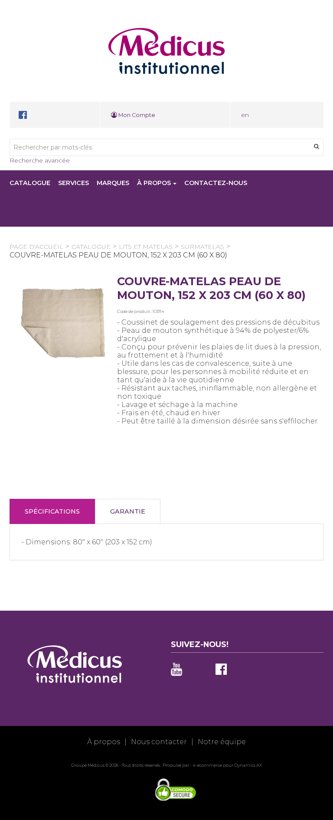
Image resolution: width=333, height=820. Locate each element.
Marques (113, 183)
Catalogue (30, 183)
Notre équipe (222, 742)
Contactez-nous (215, 183)
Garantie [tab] (127, 511)
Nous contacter (159, 742)
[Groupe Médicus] (166, 51)
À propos (154, 183)
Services (73, 183)
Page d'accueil (36, 247)
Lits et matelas (146, 247)
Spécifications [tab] (52, 511)
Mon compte (136, 115)
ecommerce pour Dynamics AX (229, 765)
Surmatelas (202, 247)
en (245, 114)
